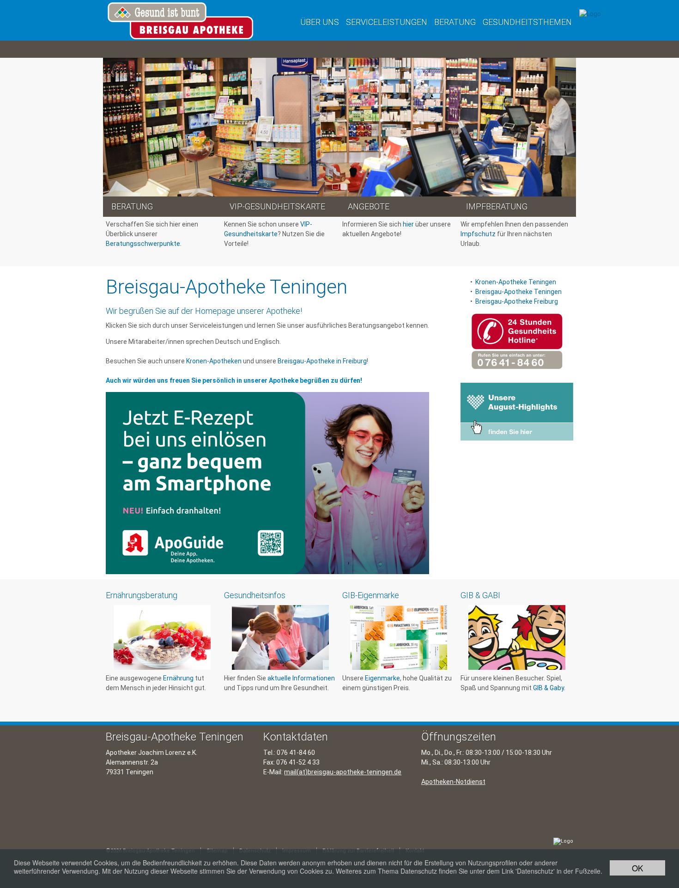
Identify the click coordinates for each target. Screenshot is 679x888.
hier (408, 224)
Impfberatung (496, 206)
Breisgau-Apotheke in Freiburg (322, 361)
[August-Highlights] (517, 411)
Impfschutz (478, 234)
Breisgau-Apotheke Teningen (518, 291)
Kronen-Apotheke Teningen (516, 282)
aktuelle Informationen (301, 678)
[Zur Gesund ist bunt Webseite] (563, 841)
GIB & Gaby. (549, 688)
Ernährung (178, 678)
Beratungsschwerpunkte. (144, 243)
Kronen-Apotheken (214, 361)
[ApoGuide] (267, 483)
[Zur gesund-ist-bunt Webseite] (590, 13)
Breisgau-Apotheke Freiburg (516, 301)
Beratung (132, 206)
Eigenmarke (382, 678)
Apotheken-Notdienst (453, 781)
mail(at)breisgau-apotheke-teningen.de (342, 772)
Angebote (368, 206)
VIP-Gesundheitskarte (277, 206)
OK (637, 868)
